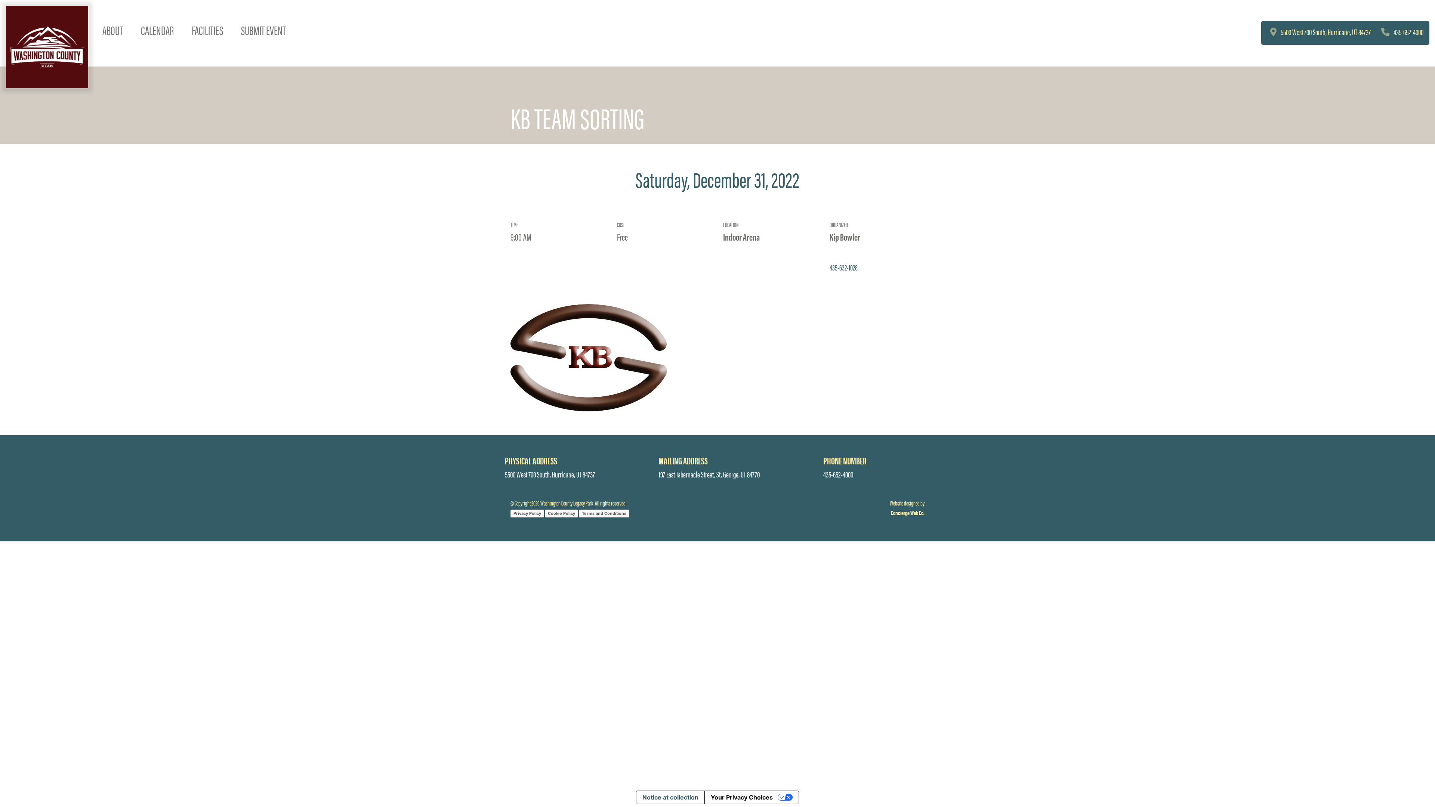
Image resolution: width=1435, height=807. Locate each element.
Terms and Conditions (604, 513)
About (112, 30)
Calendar (157, 30)
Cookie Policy (561, 513)
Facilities (207, 30)
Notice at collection (670, 797)
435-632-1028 (844, 267)
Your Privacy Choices (742, 797)
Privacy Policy (527, 513)
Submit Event (263, 30)
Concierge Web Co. (908, 512)
